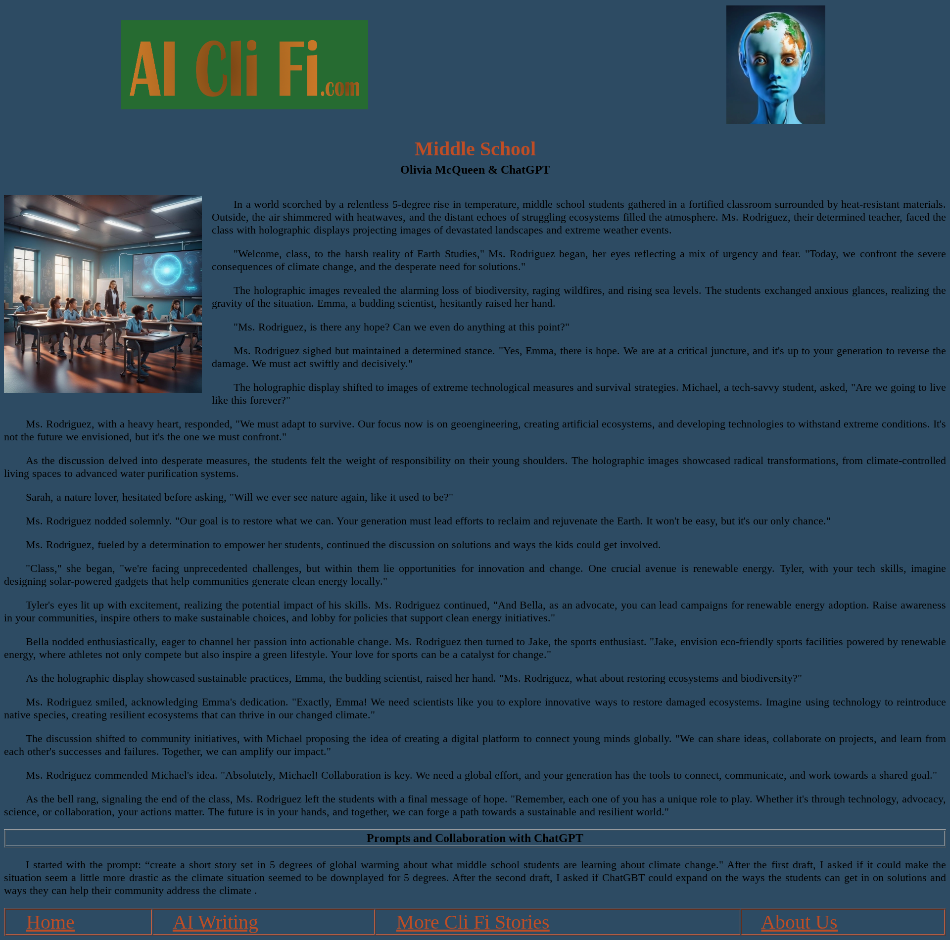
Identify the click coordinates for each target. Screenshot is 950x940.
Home (50, 922)
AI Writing (215, 922)
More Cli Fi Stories (473, 922)
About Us (799, 922)
